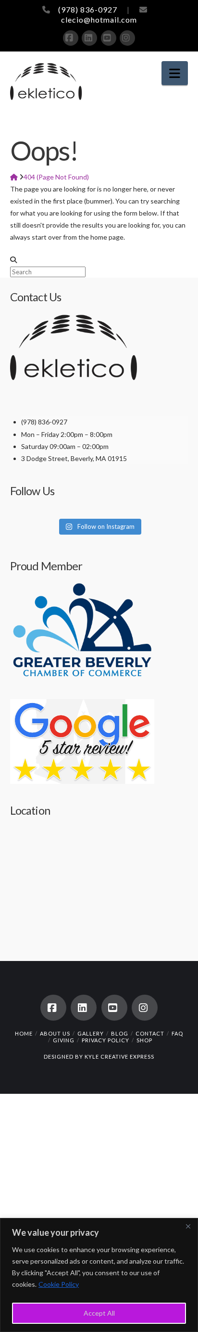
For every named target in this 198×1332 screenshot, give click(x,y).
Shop (144, 1040)
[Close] (188, 1226)
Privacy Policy (105, 1040)
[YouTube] (108, 38)
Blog (119, 1033)
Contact (150, 1033)
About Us (55, 1033)
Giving (63, 1040)
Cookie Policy (58, 1284)
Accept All (99, 1313)
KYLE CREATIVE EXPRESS (119, 1056)
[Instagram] (127, 38)
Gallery (90, 1033)
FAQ (177, 1033)
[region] (99, 1275)
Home (24, 1033)
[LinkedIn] (89, 38)
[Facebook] (70, 38)
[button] (174, 73)
